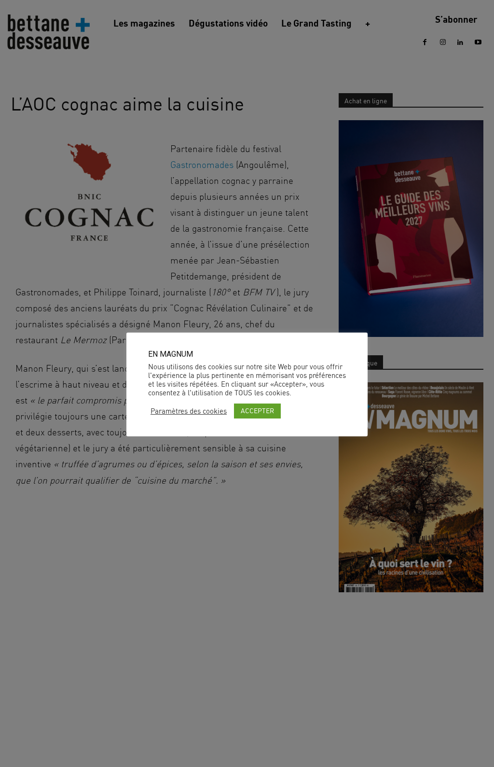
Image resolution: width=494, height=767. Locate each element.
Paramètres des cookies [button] (189, 411)
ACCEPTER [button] (257, 410)
